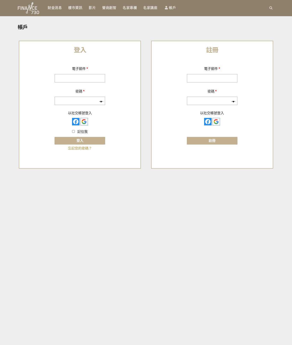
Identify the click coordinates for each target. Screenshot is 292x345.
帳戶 (172, 8)
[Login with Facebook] (76, 121)
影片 (92, 8)
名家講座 (150, 8)
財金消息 (55, 8)
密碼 (79, 91)
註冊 (212, 140)
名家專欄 (130, 8)
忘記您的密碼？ (80, 148)
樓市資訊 (75, 8)
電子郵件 (80, 69)
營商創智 (109, 8)
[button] (271, 8)
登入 (80, 140)
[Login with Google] (84, 121)
